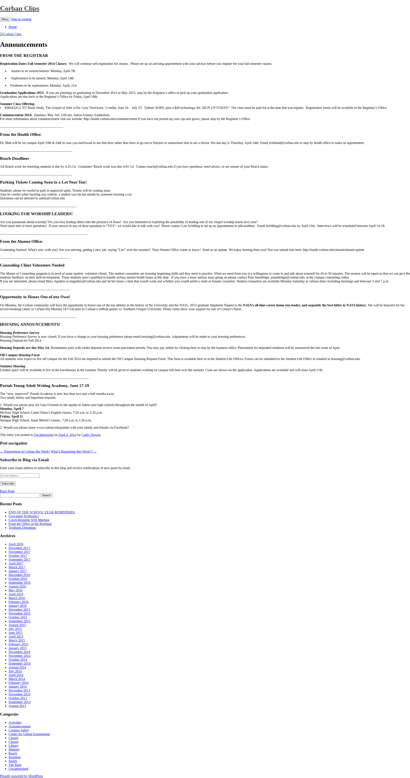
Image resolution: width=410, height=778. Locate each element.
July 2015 (15, 629)
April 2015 (16, 636)
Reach (13, 753)
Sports (13, 761)
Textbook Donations (22, 527)
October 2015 (18, 617)
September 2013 (20, 702)
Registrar (15, 757)
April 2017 (16, 563)
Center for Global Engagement (29, 734)
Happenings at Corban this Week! (25, 451)
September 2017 (20, 559)
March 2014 (17, 679)
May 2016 (15, 590)
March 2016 (17, 598)
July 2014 (15, 671)
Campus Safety (19, 730)
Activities (15, 722)
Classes (14, 742)
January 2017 (18, 571)
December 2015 (19, 609)
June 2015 (15, 632)
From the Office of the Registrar (30, 524)
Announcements (20, 726)
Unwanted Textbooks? (24, 516)
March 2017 (17, 567)
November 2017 (20, 552)
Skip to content (21, 19)
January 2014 (18, 686)
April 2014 (16, 675)
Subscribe (8, 483)
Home (13, 27)
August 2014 (17, 667)
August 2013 (17, 706)
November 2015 (20, 613)
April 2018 (16, 544)
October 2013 (18, 698)
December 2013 (19, 690)
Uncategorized (43, 435)
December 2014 (19, 652)
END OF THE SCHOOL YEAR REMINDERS (42, 512)
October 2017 (18, 555)
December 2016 (19, 575)
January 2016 (18, 606)
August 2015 (17, 625)
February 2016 (18, 602)
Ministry (14, 749)
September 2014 (20, 663)
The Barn (15, 765)
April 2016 (16, 594)
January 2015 (18, 648)
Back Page (7, 491)
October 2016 (18, 579)
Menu (5, 19)
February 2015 (18, 644)
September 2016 (20, 582)
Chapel (13, 738)
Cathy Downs (91, 435)
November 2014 (20, 656)
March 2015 (17, 640)
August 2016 (17, 586)
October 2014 (18, 659)
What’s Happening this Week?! (74, 451)
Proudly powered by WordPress (21, 776)
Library (14, 745)
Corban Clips (19, 8)
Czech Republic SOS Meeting (29, 520)
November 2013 (20, 694)
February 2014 (18, 683)
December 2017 (19, 548)
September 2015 (20, 621)
